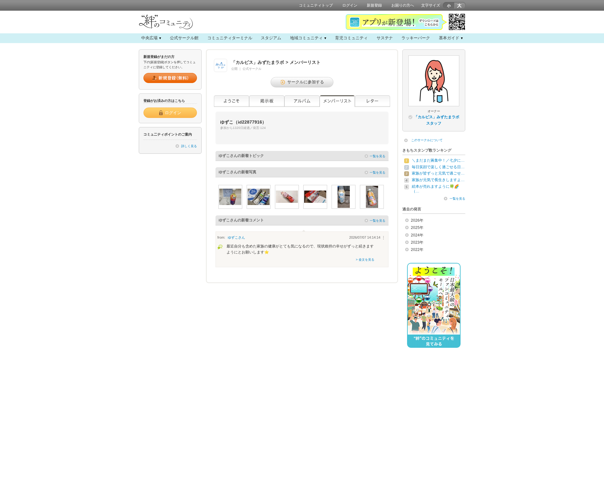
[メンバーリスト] (337, 101)
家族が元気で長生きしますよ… (438, 180)
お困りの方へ (402, 5)
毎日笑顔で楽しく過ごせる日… (438, 167)
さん (236, 237)
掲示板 (266, 101)
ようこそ (231, 101)
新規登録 (374, 5)
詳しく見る (189, 146)
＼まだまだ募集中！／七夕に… (438, 160)
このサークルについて (427, 140)
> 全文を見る (365, 259)
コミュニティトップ (316, 5)
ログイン (349, 5)
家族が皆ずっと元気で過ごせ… (438, 173)
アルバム (302, 101)
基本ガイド (449, 38)
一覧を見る (377, 156)
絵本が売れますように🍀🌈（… (435, 189)
